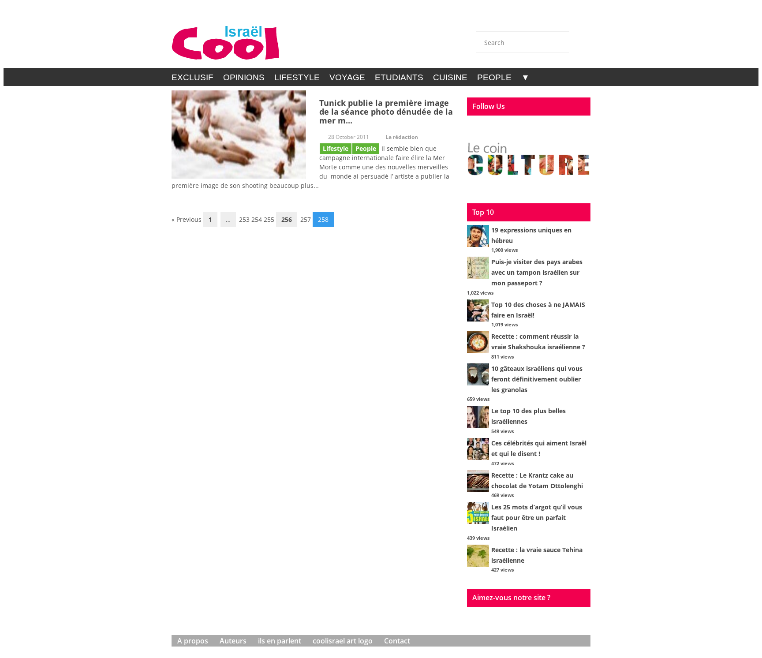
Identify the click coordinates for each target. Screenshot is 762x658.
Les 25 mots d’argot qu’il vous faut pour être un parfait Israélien (536, 517)
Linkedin (556, 18)
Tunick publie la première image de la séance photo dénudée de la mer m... (386, 111)
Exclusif (192, 77)
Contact (486, 18)
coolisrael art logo (343, 641)
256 (286, 219)
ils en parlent (279, 641)
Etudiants (399, 77)
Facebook (533, 18)
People (494, 77)
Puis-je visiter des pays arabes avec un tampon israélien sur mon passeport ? (537, 272)
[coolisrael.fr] (226, 43)
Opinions (244, 77)
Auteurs (233, 641)
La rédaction (401, 137)
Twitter (509, 18)
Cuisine (450, 77)
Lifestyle (297, 77)
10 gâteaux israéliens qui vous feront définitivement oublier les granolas (537, 379)
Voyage (347, 77)
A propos (192, 641)
